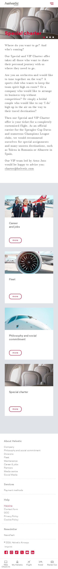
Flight (29, 565)
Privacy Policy (11, 516)
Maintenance (10, 461)
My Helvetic (17, 565)
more (15, 240)
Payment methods (13, 490)
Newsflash (9, 535)
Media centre (11, 472)
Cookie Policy (11, 520)
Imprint (8, 547)
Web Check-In (6, 566)
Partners (8, 468)
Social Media (10, 475)
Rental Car (52, 565)
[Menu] (51, 3)
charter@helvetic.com (19, 168)
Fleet (6, 458)
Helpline (8, 506)
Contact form (11, 509)
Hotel (40, 565)
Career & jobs (11, 465)
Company (9, 447)
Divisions (8, 454)
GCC (6, 513)
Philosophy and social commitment (22, 451)
